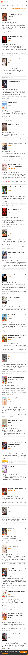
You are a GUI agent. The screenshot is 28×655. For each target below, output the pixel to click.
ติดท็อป (8, 5)
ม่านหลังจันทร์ (10, 469)
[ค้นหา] (19, 2)
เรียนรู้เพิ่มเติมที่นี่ (5, 653)
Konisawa (9, 450)
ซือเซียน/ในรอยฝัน (11, 257)
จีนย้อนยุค (9, 339)
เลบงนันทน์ (9, 278)
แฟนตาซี (9, 40)
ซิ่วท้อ (8, 170)
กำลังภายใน (10, 83)
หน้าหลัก (3, 5)
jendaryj (9, 511)
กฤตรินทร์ (9, 105)
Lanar (9, 235)
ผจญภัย (9, 18)
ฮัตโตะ (9, 192)
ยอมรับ (24, 652)
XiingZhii (9, 550)
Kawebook (9, 620)
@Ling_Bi (9, 212)
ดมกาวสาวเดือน (10, 147)
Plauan (9, 637)
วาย (8, 104)
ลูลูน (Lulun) (10, 128)
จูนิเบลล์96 (9, 574)
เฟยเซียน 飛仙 (10, 318)
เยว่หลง (9, 341)
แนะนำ (13, 5)
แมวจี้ (9, 358)
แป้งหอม (9, 492)
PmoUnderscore (10, 42)
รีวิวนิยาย (17, 5)
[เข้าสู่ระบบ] (25, 2)
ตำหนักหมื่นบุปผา (11, 596)
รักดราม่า (9, 276)
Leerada (9, 300)
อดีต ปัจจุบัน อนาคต (11, 168)
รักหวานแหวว (10, 299)
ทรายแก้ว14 (9, 19)
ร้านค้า (22, 5)
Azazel (9, 84)
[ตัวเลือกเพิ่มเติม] (25, 14)
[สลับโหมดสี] (22, 2)
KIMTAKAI (9, 62)
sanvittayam (10, 382)
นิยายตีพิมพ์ (6, 460)
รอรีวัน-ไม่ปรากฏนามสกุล (12, 532)
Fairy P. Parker (10, 425)
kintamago (9, 401)
